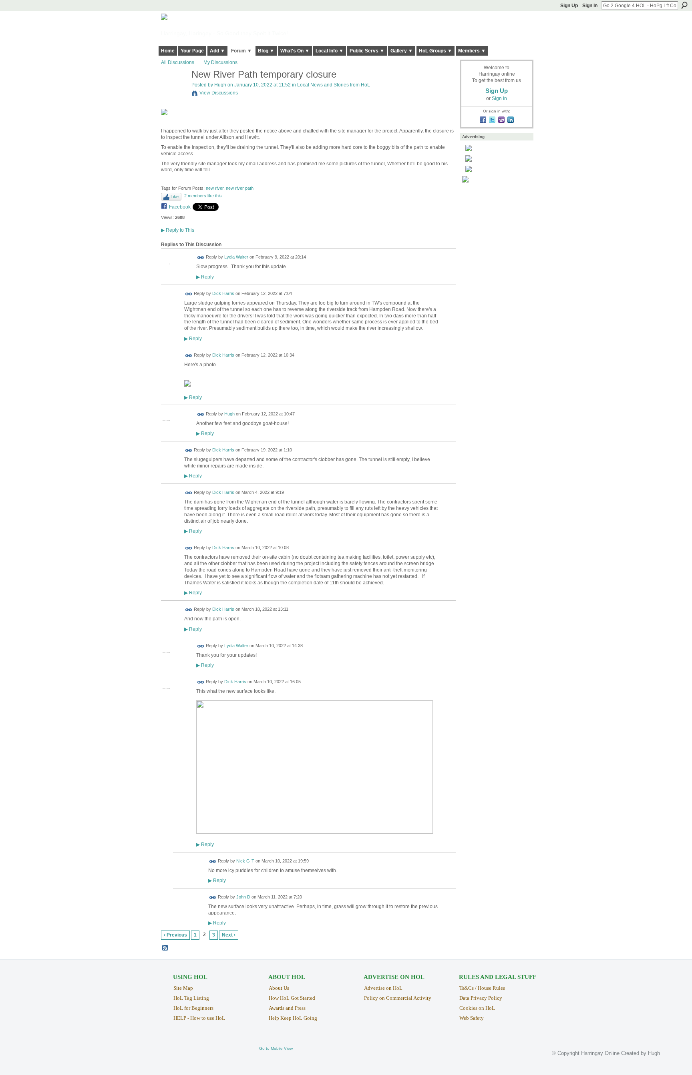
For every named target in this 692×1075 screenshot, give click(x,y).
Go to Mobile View (276, 1048)
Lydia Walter (236, 257)
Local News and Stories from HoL (333, 85)
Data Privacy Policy (480, 998)
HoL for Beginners (193, 1008)
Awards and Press (287, 1008)
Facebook (180, 207)
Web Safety (471, 1018)
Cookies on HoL (477, 1008)
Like (175, 196)
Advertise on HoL (383, 988)
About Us (279, 988)
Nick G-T (245, 860)
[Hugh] (174, 92)
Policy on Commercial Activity (397, 998)
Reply (205, 276)
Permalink (201, 257)
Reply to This (177, 230)
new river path (239, 188)
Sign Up (569, 5)
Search (684, 5)
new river (214, 188)
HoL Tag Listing (191, 998)
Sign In (589, 5)
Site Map (183, 988)
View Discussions (218, 93)
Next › (228, 935)
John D (243, 897)
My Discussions (220, 62)
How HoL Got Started (292, 998)
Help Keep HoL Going (293, 1018)
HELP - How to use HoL (199, 1018)
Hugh (220, 85)
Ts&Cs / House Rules (482, 988)
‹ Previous (175, 935)
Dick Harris (223, 293)
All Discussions (177, 62)
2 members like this (203, 195)
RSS (165, 948)
